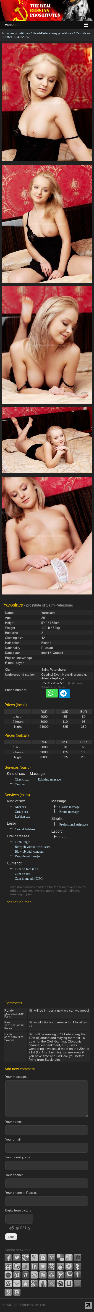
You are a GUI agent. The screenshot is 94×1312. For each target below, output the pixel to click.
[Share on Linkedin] (34, 1266)
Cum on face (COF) (28, 869)
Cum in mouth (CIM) (29, 878)
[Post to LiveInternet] (69, 1283)
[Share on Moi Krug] (69, 1266)
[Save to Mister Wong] (51, 1266)
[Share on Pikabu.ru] (8, 1275)
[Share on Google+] (25, 1257)
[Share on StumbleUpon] (51, 1275)
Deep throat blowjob (28, 856)
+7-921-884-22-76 (53, 683)
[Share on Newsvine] (77, 1266)
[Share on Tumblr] (77, 1275)
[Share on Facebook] (8, 1257)
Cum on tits (22, 874)
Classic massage (69, 807)
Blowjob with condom (29, 851)
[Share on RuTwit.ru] (43, 1275)
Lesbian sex (22, 816)
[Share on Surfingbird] (60, 1275)
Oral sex (20, 784)
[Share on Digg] (69, 1257)
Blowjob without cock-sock (32, 847)
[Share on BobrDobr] (60, 1283)
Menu (13, 25)
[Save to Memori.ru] (43, 1266)
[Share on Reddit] (34, 1275)
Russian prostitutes (16, 33)
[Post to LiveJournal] (34, 1257)
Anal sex (20, 807)
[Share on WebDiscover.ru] (8, 1283)
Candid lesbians (25, 829)
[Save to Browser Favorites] (25, 1283)
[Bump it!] (43, 1283)
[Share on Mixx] (60, 1266)
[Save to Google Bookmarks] (34, 1283)
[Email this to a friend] (17, 1283)
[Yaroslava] (47, 163)
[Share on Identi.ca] (17, 1266)
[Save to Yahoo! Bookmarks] (51, 1257)
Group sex (21, 811)
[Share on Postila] (25, 1275)
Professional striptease (73, 824)
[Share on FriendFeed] (8, 1266)
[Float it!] (51, 1283)
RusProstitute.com (34, 1305)
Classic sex (22, 779)
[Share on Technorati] (69, 1275)
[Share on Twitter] (17, 1257)
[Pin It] (17, 1275)
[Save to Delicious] (60, 1257)
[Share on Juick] (25, 1266)
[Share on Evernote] (77, 1257)
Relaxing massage (49, 779)
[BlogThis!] (43, 1257)
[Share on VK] (17, 1292)
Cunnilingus (22, 842)
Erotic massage (69, 811)
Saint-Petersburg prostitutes (53, 33)
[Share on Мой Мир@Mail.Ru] (77, 1283)
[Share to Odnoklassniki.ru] (8, 1292)
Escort (63, 837)
